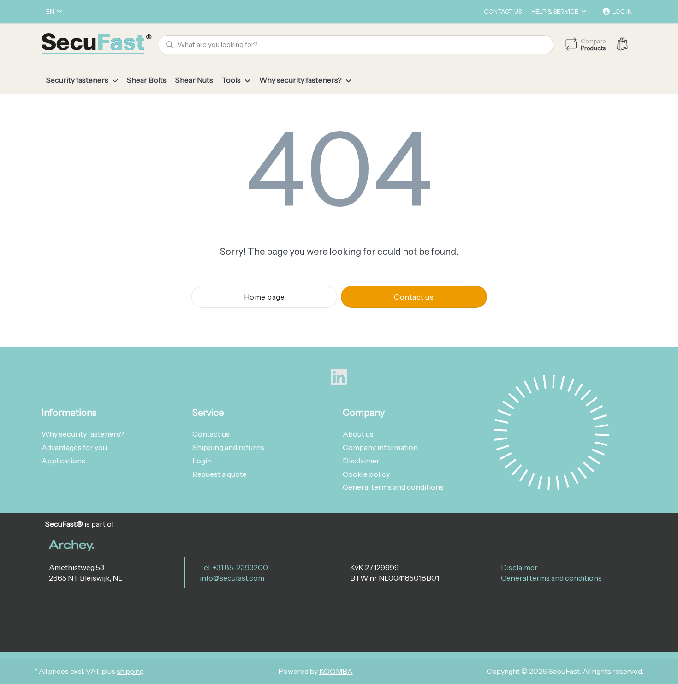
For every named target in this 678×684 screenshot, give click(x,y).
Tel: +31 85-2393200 (234, 567)
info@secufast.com (232, 577)
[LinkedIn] (339, 377)
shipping (130, 671)
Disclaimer (519, 567)
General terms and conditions (551, 577)
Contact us (503, 11)
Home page (264, 296)
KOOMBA (336, 671)
